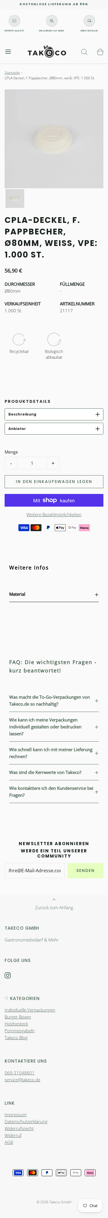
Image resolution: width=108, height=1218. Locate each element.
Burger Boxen (18, 1017)
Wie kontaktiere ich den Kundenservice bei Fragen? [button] (51, 791)
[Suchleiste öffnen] (84, 51)
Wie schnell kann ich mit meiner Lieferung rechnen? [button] (50, 753)
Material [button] (17, 594)
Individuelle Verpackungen (30, 1010)
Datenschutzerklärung (26, 1121)
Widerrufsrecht (19, 1128)
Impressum (15, 1114)
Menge (11, 452)
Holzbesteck (16, 1024)
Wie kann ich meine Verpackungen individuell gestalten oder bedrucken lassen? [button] (45, 726)
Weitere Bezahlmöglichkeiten (54, 514)
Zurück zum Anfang (54, 907)
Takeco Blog (16, 1037)
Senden (85, 870)
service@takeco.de (22, 1079)
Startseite (12, 72)
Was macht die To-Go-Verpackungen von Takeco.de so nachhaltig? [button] (49, 700)
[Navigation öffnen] (8, 51)
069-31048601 (20, 1073)
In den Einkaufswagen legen (54, 481)
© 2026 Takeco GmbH (54, 1202)
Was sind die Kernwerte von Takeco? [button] (45, 772)
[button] (15, 198)
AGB (9, 1142)
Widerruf (13, 1135)
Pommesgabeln (20, 1030)
